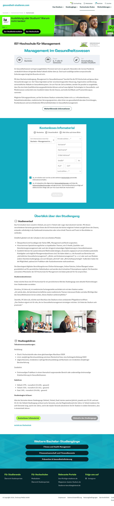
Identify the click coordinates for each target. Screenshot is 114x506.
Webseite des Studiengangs (84, 418)
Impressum (62, 497)
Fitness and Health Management (57, 447)
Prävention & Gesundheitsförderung (57, 459)
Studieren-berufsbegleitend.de (69, 485)
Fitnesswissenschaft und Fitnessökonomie (57, 453)
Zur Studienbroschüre (13, 31)
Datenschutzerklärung (75, 497)
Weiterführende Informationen (57, 108)
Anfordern (57, 194)
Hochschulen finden (87, 7)
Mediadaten (35, 478)
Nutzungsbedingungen (62, 183)
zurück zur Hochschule (22, 425)
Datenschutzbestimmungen (41, 185)
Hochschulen (65, 177)
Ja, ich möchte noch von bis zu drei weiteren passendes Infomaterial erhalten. (55, 179)
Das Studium (57, 7)
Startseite (5, 13)
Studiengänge (71, 7)
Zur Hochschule (32, 31)
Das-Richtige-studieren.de (67, 478)
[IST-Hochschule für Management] (90, 45)
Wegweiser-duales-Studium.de (69, 482)
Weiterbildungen (103, 7)
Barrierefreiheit (104, 497)
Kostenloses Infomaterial (28, 418)
